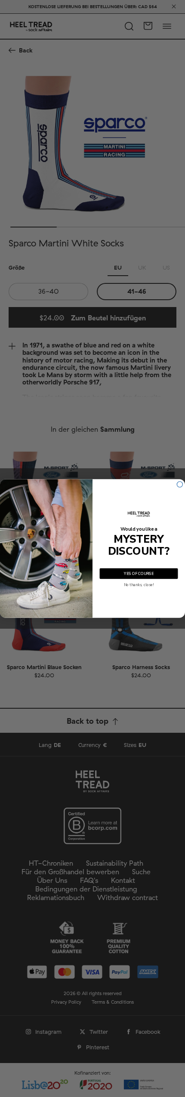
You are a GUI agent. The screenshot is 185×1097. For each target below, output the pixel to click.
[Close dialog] (179, 484)
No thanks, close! (139, 584)
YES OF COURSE (138, 573)
